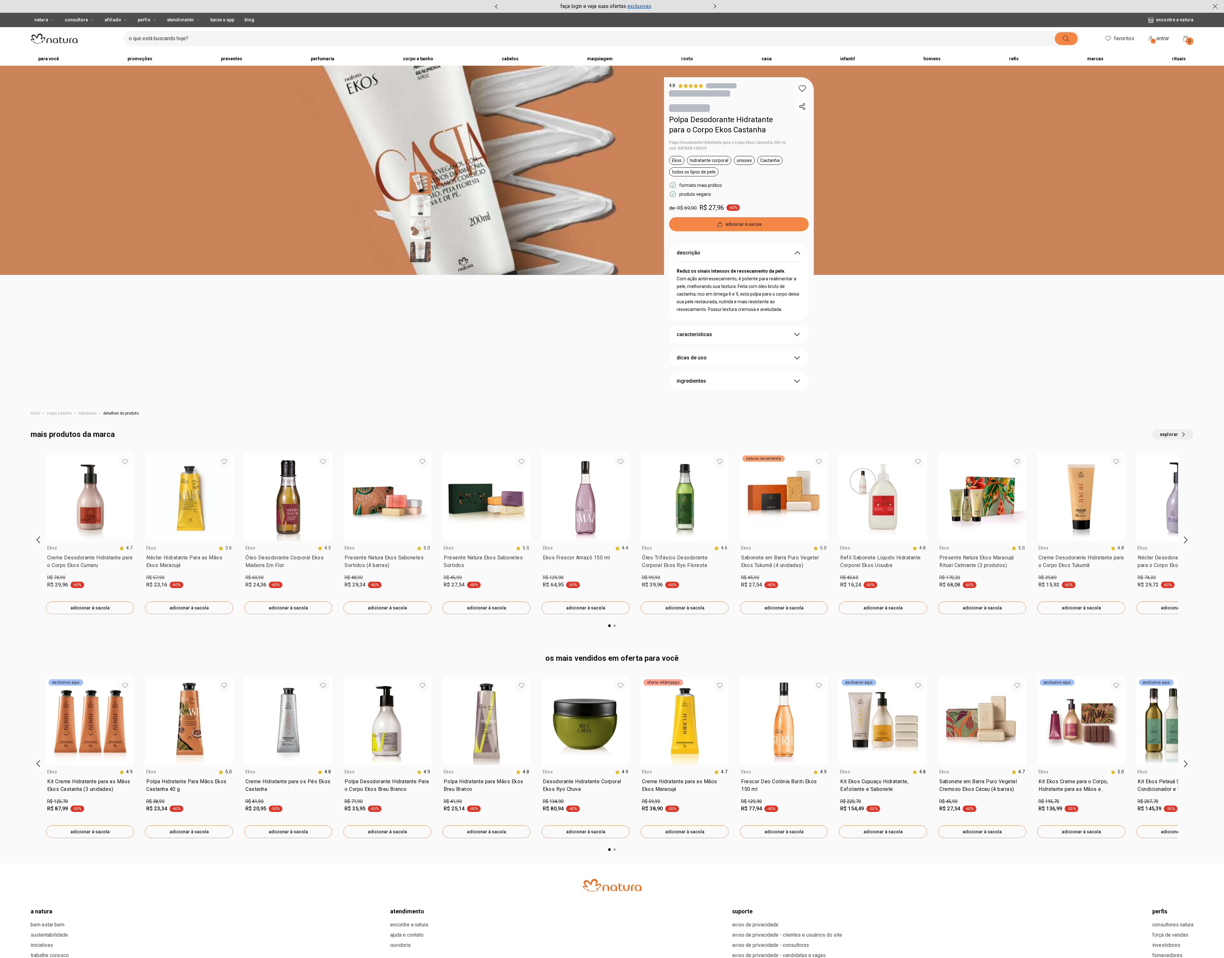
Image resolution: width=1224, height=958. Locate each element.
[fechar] (1215, 6)
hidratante (87, 413)
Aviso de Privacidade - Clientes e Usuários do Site (787, 935)
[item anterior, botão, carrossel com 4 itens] (496, 6)
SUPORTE (742, 911)
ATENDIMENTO (407, 911)
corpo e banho (59, 413)
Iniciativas (42, 945)
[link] (90, 563)
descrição (688, 253)
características (694, 334)
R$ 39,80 (1047, 577)
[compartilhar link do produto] (802, 106)
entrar (1161, 39)
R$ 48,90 (354, 577)
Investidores (1166, 945)
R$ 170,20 (949, 577)
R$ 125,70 (57, 801)
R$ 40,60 (849, 577)
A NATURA (41, 911)
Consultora (76, 19)
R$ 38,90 (155, 801)
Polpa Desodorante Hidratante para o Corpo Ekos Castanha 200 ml (727, 142)
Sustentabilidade (49, 935)
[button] (802, 88)
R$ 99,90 (651, 577)
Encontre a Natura (1174, 19)
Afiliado (113, 19)
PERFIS (1159, 911)
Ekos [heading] (52, 547)
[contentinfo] (126, 548)
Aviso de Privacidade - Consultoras (770, 945)
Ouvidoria (400, 945)
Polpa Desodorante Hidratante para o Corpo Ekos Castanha (721, 124)
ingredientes (691, 381)
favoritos (1124, 38)
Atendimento (180, 19)
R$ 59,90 (651, 801)
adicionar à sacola (90, 607)
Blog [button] (249, 19)
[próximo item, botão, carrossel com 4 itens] (715, 6)
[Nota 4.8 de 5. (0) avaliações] (721, 85)
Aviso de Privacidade (755, 925)
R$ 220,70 (850, 801)
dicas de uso (692, 358)
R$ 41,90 (254, 801)
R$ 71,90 (354, 801)
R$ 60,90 (254, 577)
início (35, 413)
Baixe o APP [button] (222, 19)
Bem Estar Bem (47, 925)
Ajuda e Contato (407, 935)
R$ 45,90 (453, 577)
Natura (41, 19)
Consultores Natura (1172, 925)
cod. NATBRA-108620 (688, 148)
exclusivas (639, 6)
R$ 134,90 (553, 801)
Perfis (144, 19)
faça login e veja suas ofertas (593, 6)
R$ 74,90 (56, 577)
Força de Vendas (1170, 935)
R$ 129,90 (553, 577)
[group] (605, 6)
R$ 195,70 (1048, 801)
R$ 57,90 (155, 577)
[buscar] (1066, 38)
